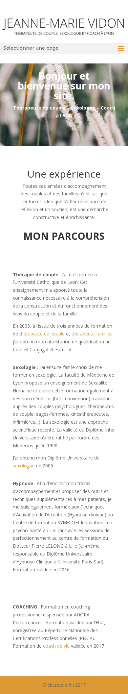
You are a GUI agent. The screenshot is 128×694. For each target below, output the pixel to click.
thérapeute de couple (42, 334)
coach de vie (56, 646)
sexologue (24, 465)
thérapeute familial (91, 334)
